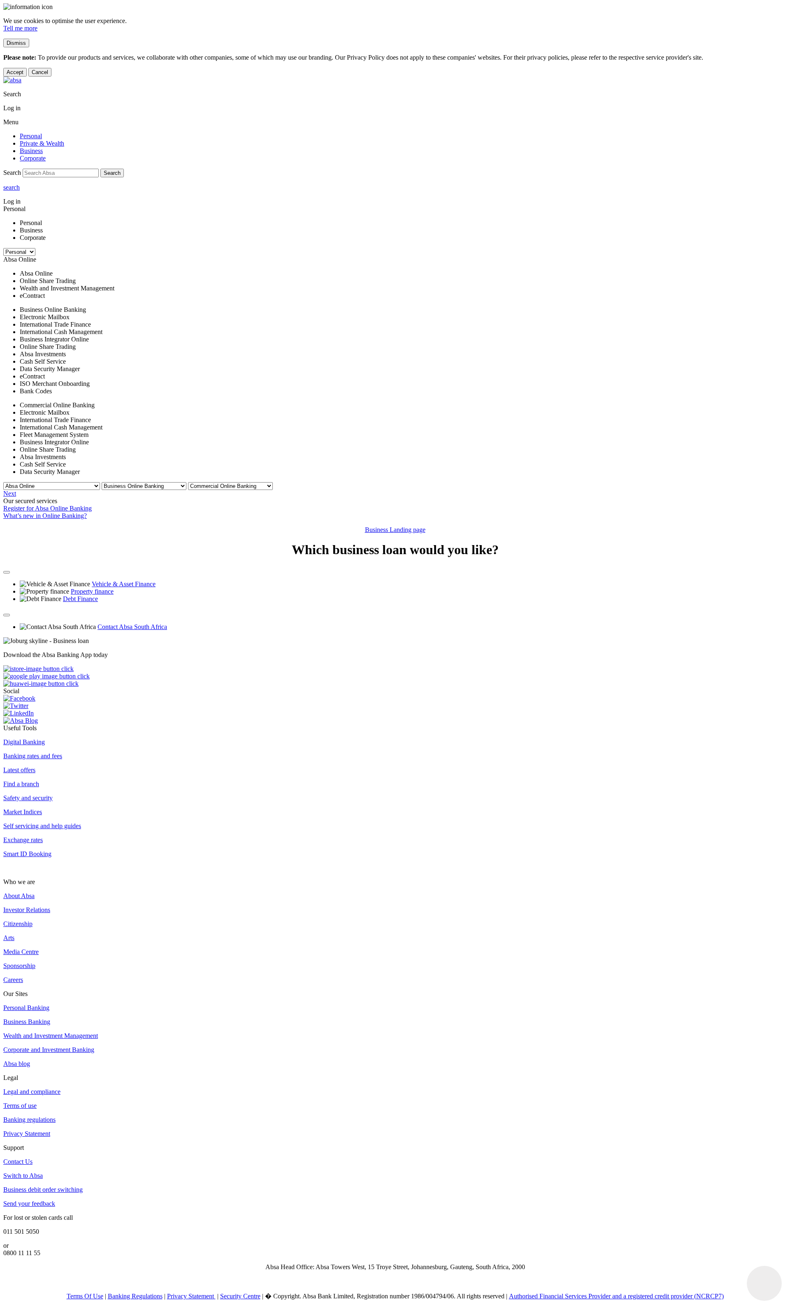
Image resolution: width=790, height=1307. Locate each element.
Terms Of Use (85, 1296)
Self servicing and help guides (42, 825)
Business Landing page (395, 529)
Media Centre (21, 951)
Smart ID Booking (27, 853)
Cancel (40, 72)
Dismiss (16, 43)
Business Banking (26, 1021)
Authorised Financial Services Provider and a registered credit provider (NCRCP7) (616, 1296)
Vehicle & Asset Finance (124, 583)
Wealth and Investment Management (50, 1035)
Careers (13, 979)
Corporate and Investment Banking (48, 1049)
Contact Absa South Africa (132, 626)
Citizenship (18, 923)
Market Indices (22, 811)
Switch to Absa (23, 1175)
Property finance (92, 591)
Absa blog (16, 1063)
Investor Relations (26, 909)
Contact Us (18, 1161)
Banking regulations (29, 1119)
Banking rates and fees (32, 755)
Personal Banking (26, 1007)
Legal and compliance (31, 1091)
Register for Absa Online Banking (47, 508)
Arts (8, 937)
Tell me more (20, 28)
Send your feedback (29, 1203)
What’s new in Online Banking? (45, 515)
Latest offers (19, 769)
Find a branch (21, 783)
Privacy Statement (26, 1133)
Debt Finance (80, 598)
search (11, 187)
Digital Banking (24, 741)
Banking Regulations (135, 1296)
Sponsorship (19, 965)
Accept (15, 72)
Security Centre (240, 1296)
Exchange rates (23, 839)
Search (112, 173)
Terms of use (20, 1105)
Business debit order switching (43, 1189)
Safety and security (28, 797)
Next (9, 493)
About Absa (19, 895)
